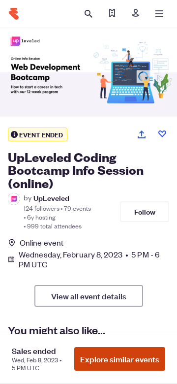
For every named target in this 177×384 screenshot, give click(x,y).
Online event (41, 243)
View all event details (88, 295)
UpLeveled (51, 197)
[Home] (14, 14)
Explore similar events (119, 358)
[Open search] (88, 14)
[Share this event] (141, 134)
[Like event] (162, 134)
